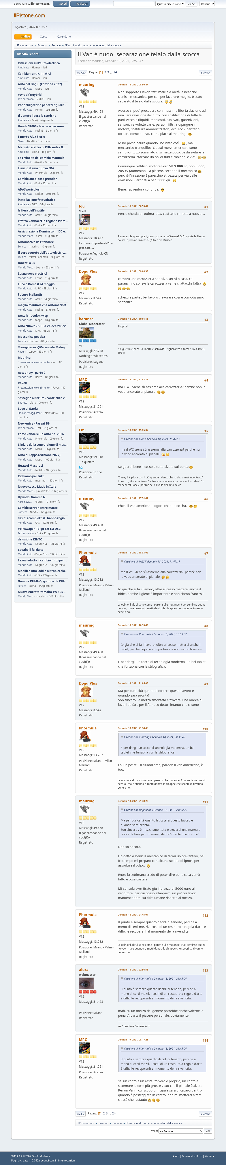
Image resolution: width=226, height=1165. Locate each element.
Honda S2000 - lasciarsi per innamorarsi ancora (43, 126)
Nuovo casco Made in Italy (37, 487)
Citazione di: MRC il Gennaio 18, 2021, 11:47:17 (152, 439)
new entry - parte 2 (31, 373)
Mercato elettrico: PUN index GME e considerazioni (43, 147)
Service (22, 246)
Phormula (88, 552)
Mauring (24, 358)
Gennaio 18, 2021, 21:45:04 (133, 914)
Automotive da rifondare (36, 242)
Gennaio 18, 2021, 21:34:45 (133, 728)
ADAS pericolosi (29, 189)
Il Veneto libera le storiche (37, 116)
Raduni (22, 351)
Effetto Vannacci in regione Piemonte (43, 221)
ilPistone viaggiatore (30, 413)
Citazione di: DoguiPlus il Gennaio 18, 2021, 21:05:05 (155, 810)
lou (82, 206)
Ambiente (23, 67)
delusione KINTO (30, 539)
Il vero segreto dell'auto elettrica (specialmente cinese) (43, 253)
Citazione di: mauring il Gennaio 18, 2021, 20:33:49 (154, 737)
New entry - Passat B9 (34, 423)
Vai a (154, 1131)
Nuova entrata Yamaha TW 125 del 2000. (43, 592)
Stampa (205, 72)
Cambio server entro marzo (38, 508)
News (21, 141)
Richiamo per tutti (31, 476)
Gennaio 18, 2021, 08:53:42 (133, 206)
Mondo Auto (25, 88)
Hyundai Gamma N (31, 497)
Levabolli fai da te (30, 550)
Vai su (80, 1113)
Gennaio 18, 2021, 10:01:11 (133, 318)
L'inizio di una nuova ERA (36, 168)
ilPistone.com (29, 15)
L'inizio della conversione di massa (43, 445)
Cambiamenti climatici (34, 74)
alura (84, 969)
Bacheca (22, 402)
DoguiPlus (88, 271)
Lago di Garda (28, 409)
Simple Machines (41, 1156)
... (111, 72)
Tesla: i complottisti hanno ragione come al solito (43, 518)
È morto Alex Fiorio (31, 137)
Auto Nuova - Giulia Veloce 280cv (42, 326)
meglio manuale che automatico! (42, 305)
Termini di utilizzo (192, 1156)
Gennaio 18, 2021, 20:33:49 (133, 625)
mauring (86, 84)
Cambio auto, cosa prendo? (37, 179)
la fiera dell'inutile (31, 210)
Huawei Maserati (30, 466)
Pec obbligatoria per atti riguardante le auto (43, 105)
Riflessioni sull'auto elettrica (39, 63)
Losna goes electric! (32, 274)
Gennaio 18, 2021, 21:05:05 (133, 683)
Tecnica (22, 257)
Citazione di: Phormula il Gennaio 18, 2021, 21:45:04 (155, 978)
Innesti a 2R (26, 263)
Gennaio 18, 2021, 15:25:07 (133, 430)
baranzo (86, 318)
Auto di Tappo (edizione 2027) (39, 455)
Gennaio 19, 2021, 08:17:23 (133, 1039)
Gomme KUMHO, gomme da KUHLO (43, 581)
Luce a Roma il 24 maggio (36, 284)
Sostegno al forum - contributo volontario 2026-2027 (43, 398)
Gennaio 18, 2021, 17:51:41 (133, 498)
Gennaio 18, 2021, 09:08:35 (133, 271)
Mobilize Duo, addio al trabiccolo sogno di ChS (43, 571)
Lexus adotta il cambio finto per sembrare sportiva (43, 560)
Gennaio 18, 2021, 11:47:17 (133, 379)
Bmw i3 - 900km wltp (33, 316)
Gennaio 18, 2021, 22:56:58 (133, 969)
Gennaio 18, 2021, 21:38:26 (133, 800)
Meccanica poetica (31, 337)
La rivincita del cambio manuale (41, 158)
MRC (83, 379)
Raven (22, 383)
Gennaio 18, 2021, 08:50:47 (133, 84)
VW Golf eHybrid (29, 95)
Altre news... (25, 501)
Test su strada (26, 99)
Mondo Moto (25, 236)
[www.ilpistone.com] (81, 1007)
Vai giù (81, 72)
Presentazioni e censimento (34, 362)
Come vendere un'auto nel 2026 (41, 434)
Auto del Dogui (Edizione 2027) (40, 84)
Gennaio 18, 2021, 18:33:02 (133, 552)
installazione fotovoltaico (36, 200)
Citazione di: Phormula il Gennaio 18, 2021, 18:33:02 (155, 634)
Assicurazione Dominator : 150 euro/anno (43, 231)
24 (115, 72)
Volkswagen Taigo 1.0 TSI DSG (39, 529)
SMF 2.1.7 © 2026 (21, 1156)
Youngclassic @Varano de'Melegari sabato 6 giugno (43, 347)
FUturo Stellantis (30, 294)
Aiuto (176, 1156)
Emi (82, 430)
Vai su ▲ (210, 1156)
